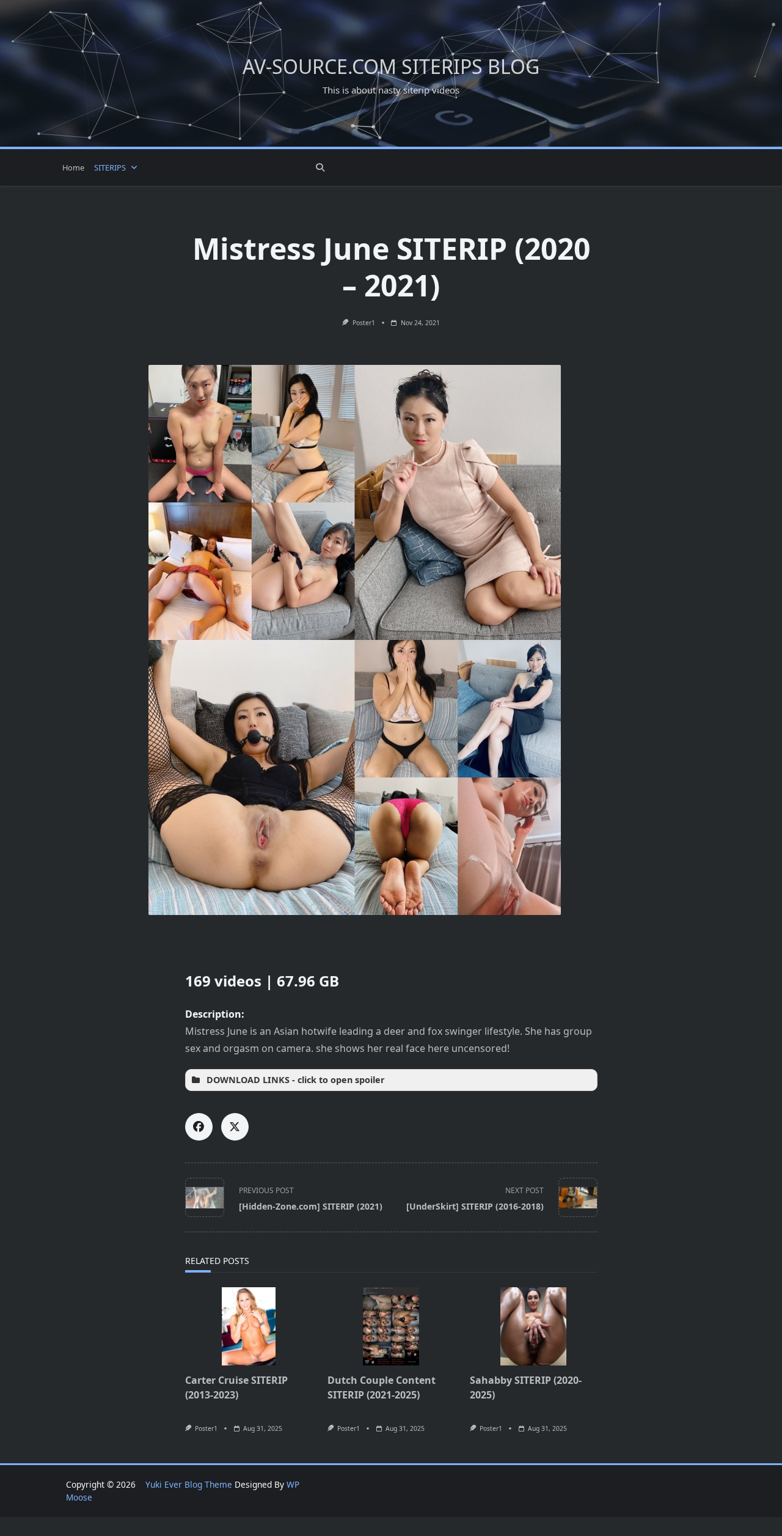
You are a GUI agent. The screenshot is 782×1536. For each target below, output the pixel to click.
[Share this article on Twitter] (235, 1127)
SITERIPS (110, 167)
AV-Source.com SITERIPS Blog (391, 66)
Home (73, 167)
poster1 (364, 322)
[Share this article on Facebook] (199, 1127)
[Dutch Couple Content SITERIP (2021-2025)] (391, 1326)
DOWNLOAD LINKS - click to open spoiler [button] (295, 1080)
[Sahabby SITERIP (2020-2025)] (533, 1326)
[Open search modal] (320, 167)
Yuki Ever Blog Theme (188, 1484)
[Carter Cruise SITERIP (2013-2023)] (249, 1326)
